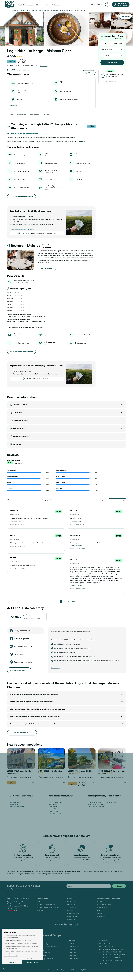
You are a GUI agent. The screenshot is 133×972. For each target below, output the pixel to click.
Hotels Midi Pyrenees (44, 953)
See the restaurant (46, 268)
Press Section (71, 919)
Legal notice (101, 901)
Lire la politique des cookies (11, 956)
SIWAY (85, 970)
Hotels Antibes (72, 950)
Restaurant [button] (21, 115)
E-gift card (70, 910)
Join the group (71, 907)
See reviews (27, 70)
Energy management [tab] (22, 631)
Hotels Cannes (72, 956)
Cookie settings (102, 907)
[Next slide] (31, 260)
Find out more (57, 5)
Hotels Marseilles (73, 947)
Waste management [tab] (22, 654)
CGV (98, 910)
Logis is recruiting (72, 916)
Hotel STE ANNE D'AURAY (56, 802)
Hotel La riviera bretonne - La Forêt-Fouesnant (102, 802)
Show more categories (17, 670)
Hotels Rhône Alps (43, 944)
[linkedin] (76, 924)
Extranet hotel (71, 904)
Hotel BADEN (53, 809)
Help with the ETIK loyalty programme (48, 907)
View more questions (21, 733)
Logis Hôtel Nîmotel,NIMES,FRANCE (110, 952)
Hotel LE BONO (53, 807)
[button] (3, 968)
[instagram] (71, 924)
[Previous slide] (10, 260)
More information (111, 81)
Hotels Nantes (72, 944)
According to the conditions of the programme (22, 229)
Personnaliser (12, 962)
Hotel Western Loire (15, 802)
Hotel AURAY (53, 804)
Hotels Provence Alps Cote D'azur (48, 947)
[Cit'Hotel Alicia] (51, 758)
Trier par (104, 501)
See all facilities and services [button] (21, 197)
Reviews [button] (46, 115)
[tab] (17, 268)
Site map (100, 913)
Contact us (40, 910)
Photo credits (101, 916)
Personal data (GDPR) (104, 904)
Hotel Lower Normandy (17, 807)
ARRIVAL (106, 38)
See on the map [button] (44, 66)
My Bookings (41, 901)
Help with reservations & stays (46, 904)
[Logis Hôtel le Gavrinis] (82, 758)
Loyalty (46, 5)
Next (72, 602)
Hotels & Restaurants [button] (25, 5)
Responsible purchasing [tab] (23, 662)
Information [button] (34, 115)
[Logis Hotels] (10, 4)
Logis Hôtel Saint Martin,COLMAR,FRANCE (112, 955)
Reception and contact (21, 420)
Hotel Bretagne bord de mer (96, 804)
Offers (38, 5)
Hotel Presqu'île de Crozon (96, 807)
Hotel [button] (11, 115)
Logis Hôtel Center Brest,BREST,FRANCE (111, 949)
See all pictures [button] (125, 16)
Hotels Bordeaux (73, 959)
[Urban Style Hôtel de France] (112, 758)
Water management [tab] (21, 638)
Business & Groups (73, 913)
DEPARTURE (118, 38)
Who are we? (71, 901)
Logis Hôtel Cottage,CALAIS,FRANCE (110, 958)
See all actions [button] (55, 668)
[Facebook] (66, 924)
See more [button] (12, 105)
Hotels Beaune (72, 953)
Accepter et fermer (32, 962)
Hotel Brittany (14, 804)
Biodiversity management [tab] (24, 646)
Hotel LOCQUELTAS (55, 813)
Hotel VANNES (53, 811)
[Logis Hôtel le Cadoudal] (21, 758)
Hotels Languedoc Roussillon (46, 959)
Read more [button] (81, 141)
